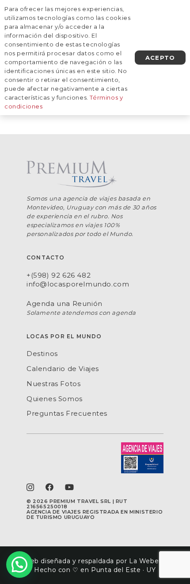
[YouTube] (69, 487)
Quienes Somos (55, 398)
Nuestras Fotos (53, 383)
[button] (19, 564)
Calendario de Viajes (63, 368)
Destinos (42, 353)
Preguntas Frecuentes (67, 413)
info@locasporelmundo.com (78, 284)
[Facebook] (50, 487)
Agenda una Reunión (65, 303)
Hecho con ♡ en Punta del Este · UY (95, 570)
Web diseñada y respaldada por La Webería (95, 561)
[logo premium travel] (95, 174)
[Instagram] (30, 487)
